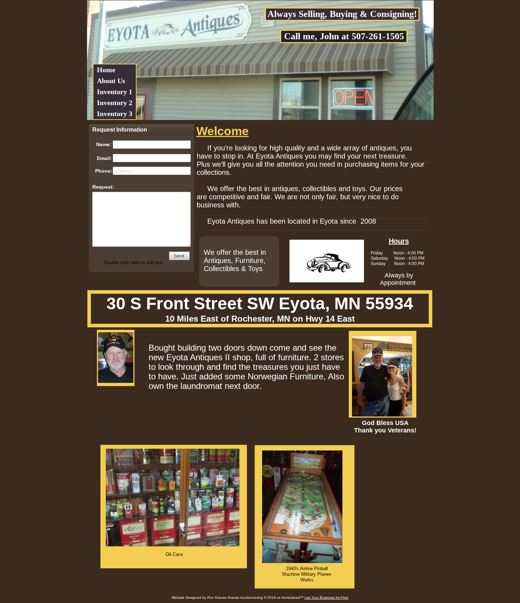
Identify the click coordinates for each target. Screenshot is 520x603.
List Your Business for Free (326, 597)
